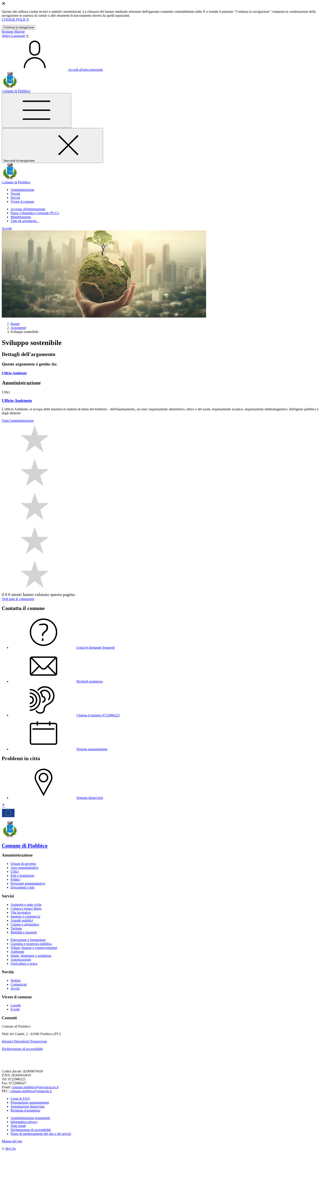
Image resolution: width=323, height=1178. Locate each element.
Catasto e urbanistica (25, 924)
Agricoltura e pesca (24, 963)
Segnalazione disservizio (28, 1106)
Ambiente (17, 951)
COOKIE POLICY (15, 19)
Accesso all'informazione (28, 209)
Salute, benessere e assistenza (31, 955)
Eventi (15, 1009)
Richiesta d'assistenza (25, 1110)
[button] (22, 190)
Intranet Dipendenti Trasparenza (24, 1041)
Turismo (16, 928)
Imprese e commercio (25, 916)
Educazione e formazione (28, 940)
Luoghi (16, 1005)
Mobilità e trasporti (24, 932)
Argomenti (18, 328)
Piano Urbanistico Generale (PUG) (35, 213)
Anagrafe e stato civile (26, 904)
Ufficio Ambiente (14, 373)
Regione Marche (13, 31)
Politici (15, 879)
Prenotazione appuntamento (30, 1102)
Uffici (15, 871)
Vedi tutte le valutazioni (18, 599)
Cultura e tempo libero (26, 908)
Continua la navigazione (19, 27)
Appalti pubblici (22, 920)
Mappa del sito (12, 1141)
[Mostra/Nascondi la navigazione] (36, 110)
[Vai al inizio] (3, 805)
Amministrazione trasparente (30, 1118)
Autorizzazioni (21, 959)
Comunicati (19, 984)
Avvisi (15, 988)
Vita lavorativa (21, 912)
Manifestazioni (21, 217)
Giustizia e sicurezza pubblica (31, 944)
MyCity (10, 1149)
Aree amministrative (24, 867)
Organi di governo (23, 864)
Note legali (18, 1126)
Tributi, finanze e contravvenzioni (34, 948)
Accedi (7, 228)
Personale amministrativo (28, 883)
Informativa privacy (24, 1122)
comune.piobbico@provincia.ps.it (35, 1087)
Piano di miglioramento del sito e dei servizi (41, 1134)
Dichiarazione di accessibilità (22, 1049)
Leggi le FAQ (20, 1098)
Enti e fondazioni (22, 875)
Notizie (16, 980)
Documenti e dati (22, 887)
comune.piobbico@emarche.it (31, 1091)
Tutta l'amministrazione (18, 420)
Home (15, 324)
